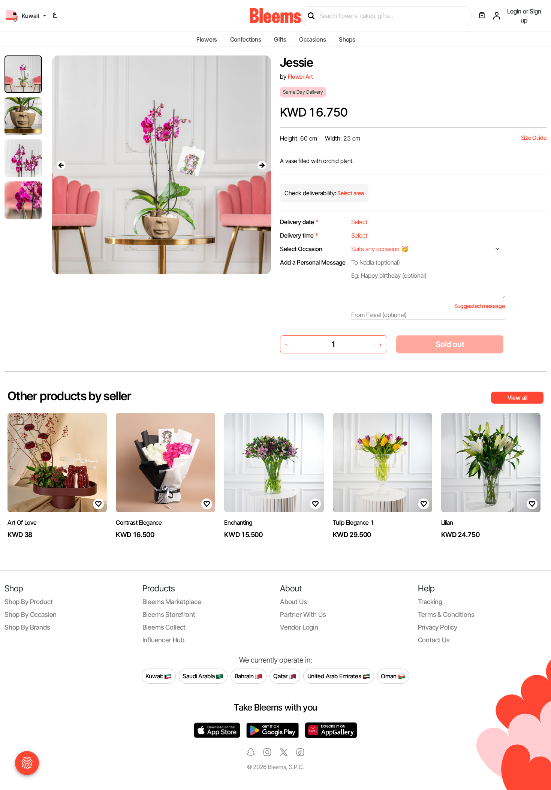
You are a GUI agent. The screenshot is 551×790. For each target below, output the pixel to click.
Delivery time (299, 235)
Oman (389, 675)
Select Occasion (301, 249)
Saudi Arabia (199, 675)
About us (293, 602)
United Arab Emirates (335, 675)
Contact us (434, 640)
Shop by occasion (30, 614)
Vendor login (299, 627)
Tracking (430, 602)
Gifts (280, 39)
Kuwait (154, 675)
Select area (350, 193)
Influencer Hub (163, 640)
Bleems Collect (164, 627)
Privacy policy (438, 627)
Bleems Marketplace (171, 602)
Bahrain (245, 675)
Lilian (447, 522)
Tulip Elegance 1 (353, 522)
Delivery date (299, 222)
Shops (347, 39)
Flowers (206, 39)
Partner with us (303, 614)
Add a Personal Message (313, 262)
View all (517, 397)
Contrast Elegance (139, 522)
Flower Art (300, 76)
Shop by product (28, 602)
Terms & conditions (446, 614)
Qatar (281, 675)
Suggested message (479, 306)
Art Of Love (21, 522)
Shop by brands (27, 627)
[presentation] (61, 165)
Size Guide (534, 137)
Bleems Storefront (168, 614)
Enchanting (238, 522)
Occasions (312, 39)
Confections (245, 39)
